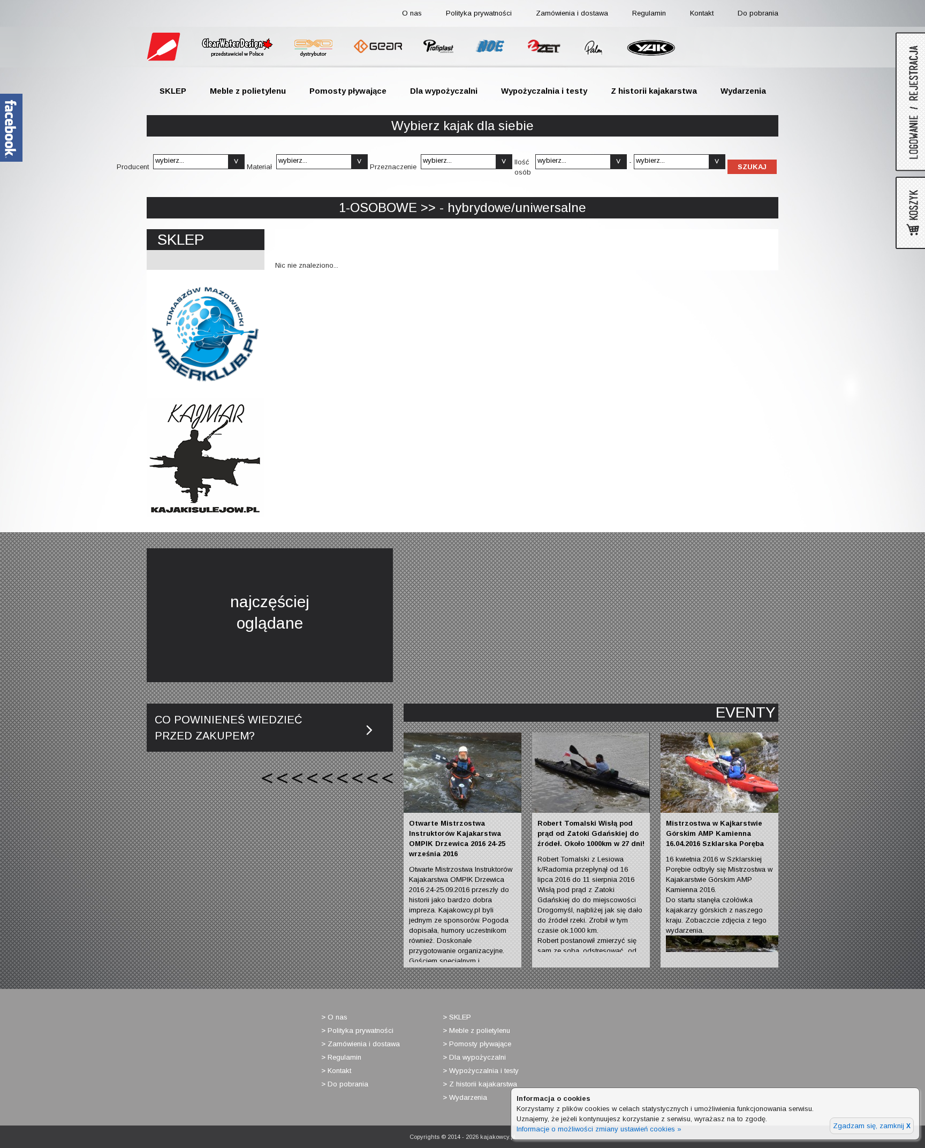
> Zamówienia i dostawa (360, 1044)
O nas (412, 13)
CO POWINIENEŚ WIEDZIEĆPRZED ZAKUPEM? (228, 728)
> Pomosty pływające (477, 1044)
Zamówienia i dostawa (572, 13)
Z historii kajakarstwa (654, 90)
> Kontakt (336, 1071)
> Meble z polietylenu (476, 1030)
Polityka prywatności (479, 13)
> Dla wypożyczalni (474, 1057)
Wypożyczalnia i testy (544, 90)
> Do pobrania (344, 1084)
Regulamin (649, 13)
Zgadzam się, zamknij (872, 1126)
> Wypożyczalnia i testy (481, 1071)
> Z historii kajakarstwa (480, 1084)
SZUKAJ (752, 167)
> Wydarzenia (465, 1097)
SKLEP (173, 90)
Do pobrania (758, 13)
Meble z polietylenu (248, 90)
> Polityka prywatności (357, 1030)
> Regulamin (341, 1057)
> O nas (334, 1017)
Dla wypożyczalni (443, 90)
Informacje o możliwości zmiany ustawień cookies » (599, 1129)
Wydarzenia (743, 90)
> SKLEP (457, 1017)
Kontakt (702, 13)
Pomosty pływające (347, 90)
